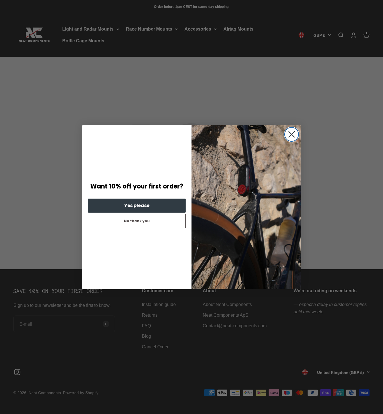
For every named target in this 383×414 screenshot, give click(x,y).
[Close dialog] (292, 134)
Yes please (136, 205)
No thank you (137, 221)
